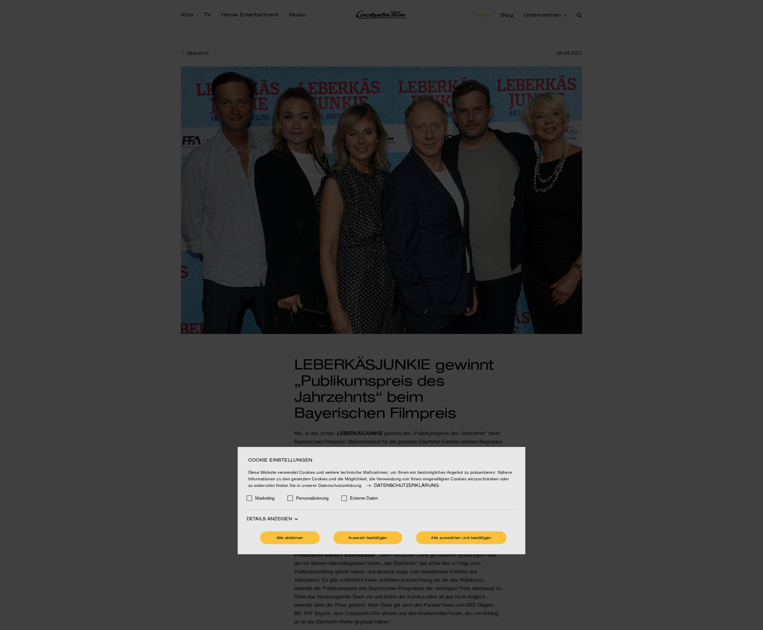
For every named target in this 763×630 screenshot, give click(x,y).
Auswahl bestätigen (367, 538)
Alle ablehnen (290, 538)
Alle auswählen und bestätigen (461, 538)
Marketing (265, 498)
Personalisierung (312, 498)
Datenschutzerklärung (406, 486)
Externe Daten (364, 498)
